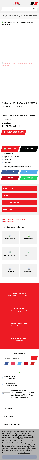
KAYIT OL (34, 358)
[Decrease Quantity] (4, 141)
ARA (34, 9)
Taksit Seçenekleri (11, 202)
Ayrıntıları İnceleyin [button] (24, 453)
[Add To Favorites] (19, 154)
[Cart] (36, 3)
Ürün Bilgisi (8, 188)
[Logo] (17, 3)
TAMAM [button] (19, 457)
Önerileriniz (8, 209)
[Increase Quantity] (34, 141)
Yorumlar (7, 195)
